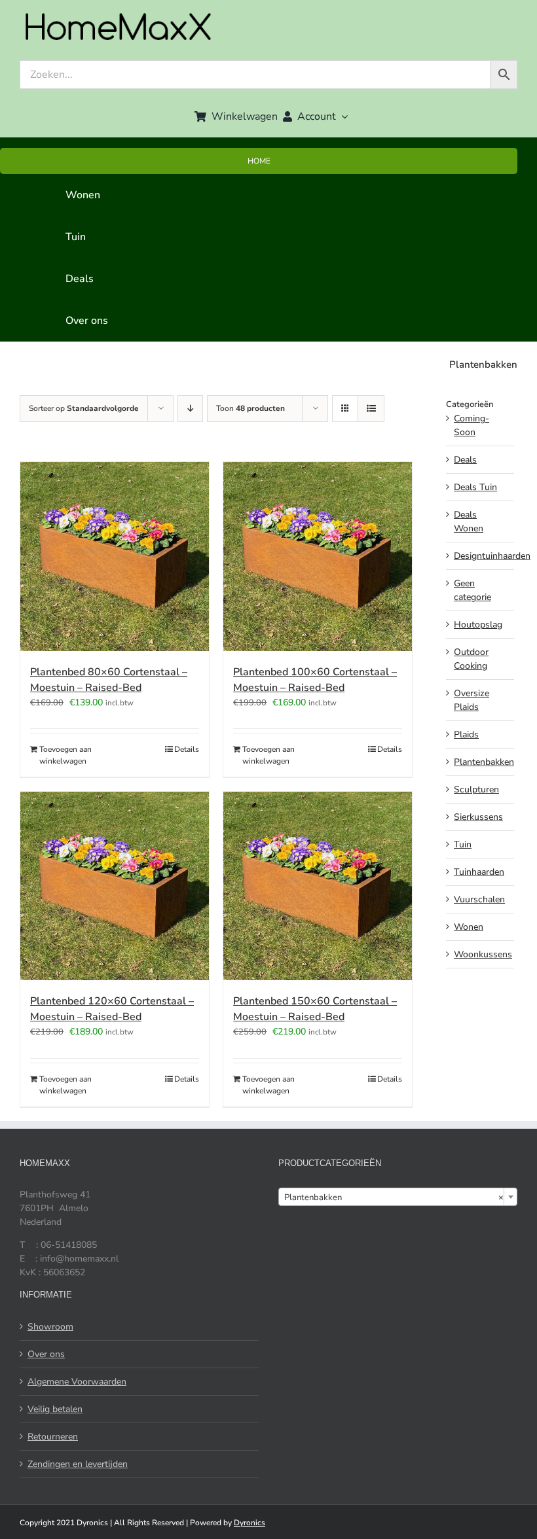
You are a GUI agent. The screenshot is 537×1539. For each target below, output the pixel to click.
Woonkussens (483, 954)
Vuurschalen (479, 899)
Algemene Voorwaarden (77, 1381)
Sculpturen (476, 789)
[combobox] (397, 1197)
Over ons (46, 1354)
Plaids (466, 734)
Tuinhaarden (479, 872)
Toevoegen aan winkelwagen (65, 755)
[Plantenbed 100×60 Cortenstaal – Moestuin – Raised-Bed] (317, 556)
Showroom (50, 1326)
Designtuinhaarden (492, 556)
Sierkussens (478, 817)
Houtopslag (478, 624)
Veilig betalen (55, 1409)
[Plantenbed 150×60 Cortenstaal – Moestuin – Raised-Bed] (317, 886)
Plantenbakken (484, 762)
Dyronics (249, 1522)
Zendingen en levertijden (78, 1464)
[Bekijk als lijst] (371, 408)
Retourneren (53, 1436)
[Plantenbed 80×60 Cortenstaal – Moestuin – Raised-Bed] (114, 556)
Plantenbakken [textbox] (394, 1197)
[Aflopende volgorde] (190, 408)
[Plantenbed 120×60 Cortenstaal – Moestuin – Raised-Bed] (114, 886)
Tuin (463, 844)
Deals (465, 459)
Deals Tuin (475, 487)
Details (186, 749)
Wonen (468, 927)
